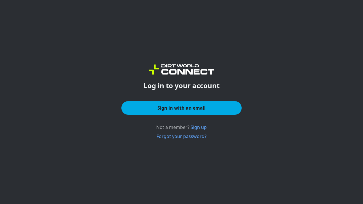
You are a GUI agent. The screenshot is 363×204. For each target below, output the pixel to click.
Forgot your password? (181, 136)
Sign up (199, 127)
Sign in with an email (181, 108)
